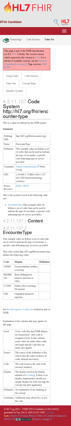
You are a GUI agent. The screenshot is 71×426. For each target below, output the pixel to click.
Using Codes (12, 76)
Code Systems (33, 39)
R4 (5, 67)
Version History (28, 415)
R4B (44, 64)
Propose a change (41, 419)
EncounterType (15, 204)
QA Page (50, 412)
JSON (26, 186)
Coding (30, 375)
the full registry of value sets (20, 309)
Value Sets (11, 83)
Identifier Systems (14, 91)
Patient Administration (26, 166)
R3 (8, 67)
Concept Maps (29, 83)
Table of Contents (45, 415)
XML (18, 186)
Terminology (15, 39)
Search (13, 415)
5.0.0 (37, 57)
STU (14, 54)
